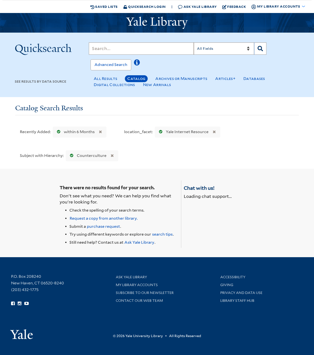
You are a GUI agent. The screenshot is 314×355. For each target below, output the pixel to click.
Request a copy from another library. (104, 218)
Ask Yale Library (200, 6)
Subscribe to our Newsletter (145, 293)
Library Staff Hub (237, 301)
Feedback (236, 6)
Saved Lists (106, 6)
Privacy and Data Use (241, 293)
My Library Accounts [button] (278, 6)
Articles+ (225, 78)
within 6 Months (79, 131)
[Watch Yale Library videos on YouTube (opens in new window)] (26, 303)
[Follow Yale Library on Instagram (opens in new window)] (19, 303)
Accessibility (232, 277)
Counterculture (91, 155)
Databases (254, 78)
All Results (105, 78)
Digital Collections (114, 84)
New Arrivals (157, 84)
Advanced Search (110, 64)
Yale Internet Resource (187, 131)
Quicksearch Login (146, 6)
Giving (226, 285)
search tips (162, 234)
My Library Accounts (137, 285)
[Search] (260, 48)
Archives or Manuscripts (181, 78)
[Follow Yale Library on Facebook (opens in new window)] (13, 303)
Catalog (136, 78)
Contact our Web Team (139, 301)
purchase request (103, 226)
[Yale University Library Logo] (157, 22)
